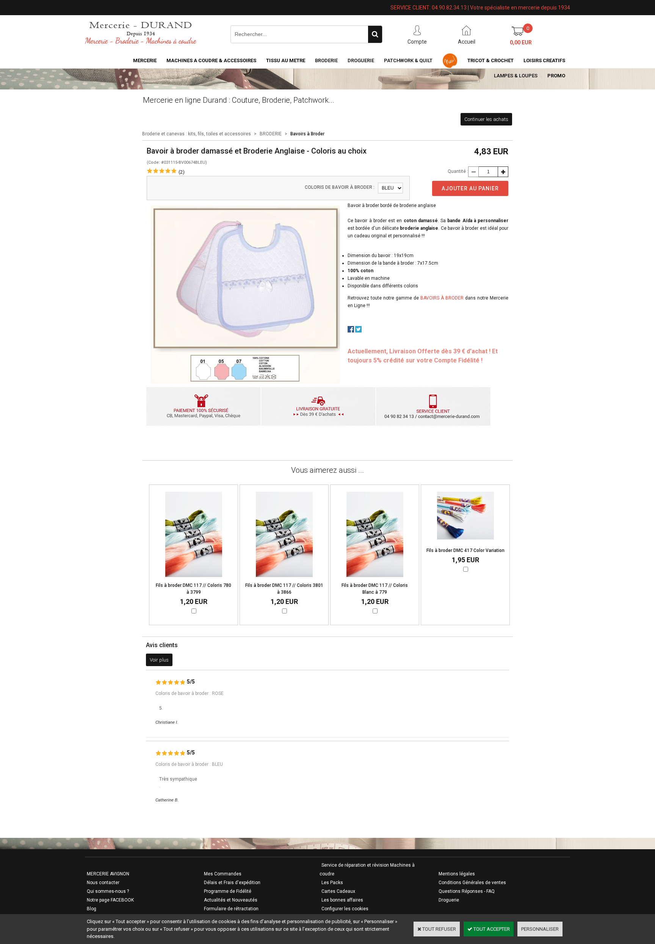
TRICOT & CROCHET (490, 60)
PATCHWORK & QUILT (408, 60)
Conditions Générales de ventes (472, 882)
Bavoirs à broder (442, 298)
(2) (182, 172)
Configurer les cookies (344, 908)
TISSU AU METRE (285, 60)
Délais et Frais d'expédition (232, 882)
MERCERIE (145, 60)
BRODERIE (326, 60)
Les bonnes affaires (342, 900)
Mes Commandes (222, 874)
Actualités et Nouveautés (230, 900)
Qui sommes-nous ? (108, 891)
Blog (91, 908)
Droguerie (361, 60)
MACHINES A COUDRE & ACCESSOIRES (211, 60)
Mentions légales (457, 874)
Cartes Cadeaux (338, 891)
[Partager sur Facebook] (351, 331)
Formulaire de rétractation (231, 908)
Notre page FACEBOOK (110, 900)
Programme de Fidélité (227, 891)
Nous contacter (103, 882)
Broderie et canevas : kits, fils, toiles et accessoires (196, 133)
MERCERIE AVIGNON (108, 874)
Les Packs (332, 882)
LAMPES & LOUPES (515, 75)
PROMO (556, 75)
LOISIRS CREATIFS (544, 60)
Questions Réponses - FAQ (467, 891)
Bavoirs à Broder (307, 133)
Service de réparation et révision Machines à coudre (367, 869)
